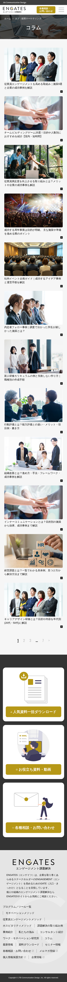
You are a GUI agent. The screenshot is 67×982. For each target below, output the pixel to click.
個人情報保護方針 (13, 957)
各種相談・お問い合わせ (46, 9)
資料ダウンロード (29, 944)
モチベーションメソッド (20, 913)
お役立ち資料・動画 (35, 769)
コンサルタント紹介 (51, 932)
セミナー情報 (53, 944)
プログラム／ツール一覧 (17, 906)
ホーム (7, 18)
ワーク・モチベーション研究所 (21, 938)
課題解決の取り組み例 (50, 925)
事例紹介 (8, 932)
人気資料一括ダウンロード (34, 712)
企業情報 (36, 957)
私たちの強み (26, 932)
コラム (49, 938)
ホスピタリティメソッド (17, 925)
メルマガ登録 (47, 951)
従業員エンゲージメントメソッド (22, 919)
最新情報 (8, 944)
